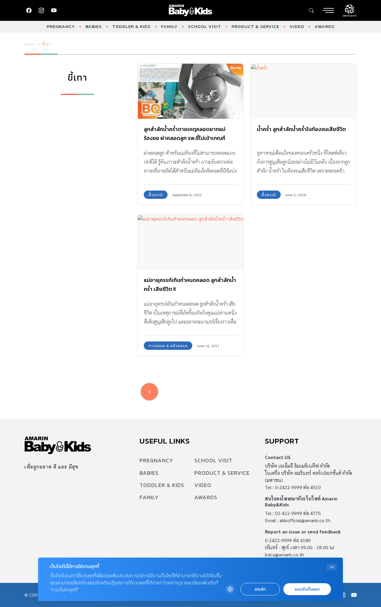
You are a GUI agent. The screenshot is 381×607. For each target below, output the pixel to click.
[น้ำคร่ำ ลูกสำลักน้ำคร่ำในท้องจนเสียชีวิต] (303, 91)
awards (325, 26)
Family (169, 26)
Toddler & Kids (131, 26)
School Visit (204, 26)
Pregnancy (61, 26)
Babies (93, 26)
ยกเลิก (260, 589)
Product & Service (255, 26)
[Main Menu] (328, 10)
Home (29, 44)
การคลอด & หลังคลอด (168, 345)
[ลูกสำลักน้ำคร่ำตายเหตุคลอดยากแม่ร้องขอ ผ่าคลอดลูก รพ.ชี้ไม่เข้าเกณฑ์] (190, 91)
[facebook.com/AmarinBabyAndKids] (28, 10)
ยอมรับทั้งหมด (307, 589)
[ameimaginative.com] (350, 9)
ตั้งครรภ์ (156, 194)
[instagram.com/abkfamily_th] (41, 10)
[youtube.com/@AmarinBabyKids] (53, 10)
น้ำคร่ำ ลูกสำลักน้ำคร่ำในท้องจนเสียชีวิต (301, 129)
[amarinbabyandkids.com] (191, 10)
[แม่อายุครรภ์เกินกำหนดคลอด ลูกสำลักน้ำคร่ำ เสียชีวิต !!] (190, 242)
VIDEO (297, 26)
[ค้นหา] (311, 10)
